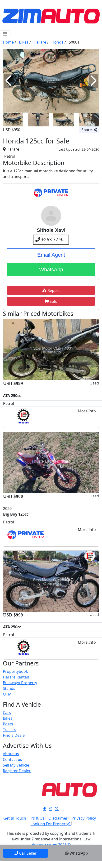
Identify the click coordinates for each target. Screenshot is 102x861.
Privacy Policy (84, 818)
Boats (8, 724)
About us (11, 753)
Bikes (7, 718)
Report (53, 290)
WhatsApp (51, 269)
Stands (9, 688)
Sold (53, 301)
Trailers (9, 729)
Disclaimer (59, 818)
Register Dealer (17, 770)
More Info (87, 411)
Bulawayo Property (20, 682)
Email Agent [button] (51, 255)
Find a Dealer (14, 735)
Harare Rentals (16, 677)
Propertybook (15, 671)
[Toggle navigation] (5, 33)
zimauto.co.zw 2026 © (51, 844)
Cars (7, 712)
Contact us (12, 759)
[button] (8, 81)
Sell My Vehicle (16, 765)
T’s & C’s (38, 818)
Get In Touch (15, 818)
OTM (7, 694)
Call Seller (28, 853)
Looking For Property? (51, 823)
